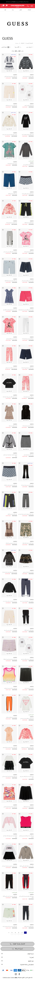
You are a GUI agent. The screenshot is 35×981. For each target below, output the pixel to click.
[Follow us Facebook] (19, 974)
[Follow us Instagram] (16, 974)
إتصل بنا (32, 957)
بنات (13, 10)
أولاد (5, 10)
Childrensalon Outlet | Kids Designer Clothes (17, 6)
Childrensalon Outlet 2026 (10, 977)
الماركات (29, 10)
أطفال (20, 10)
